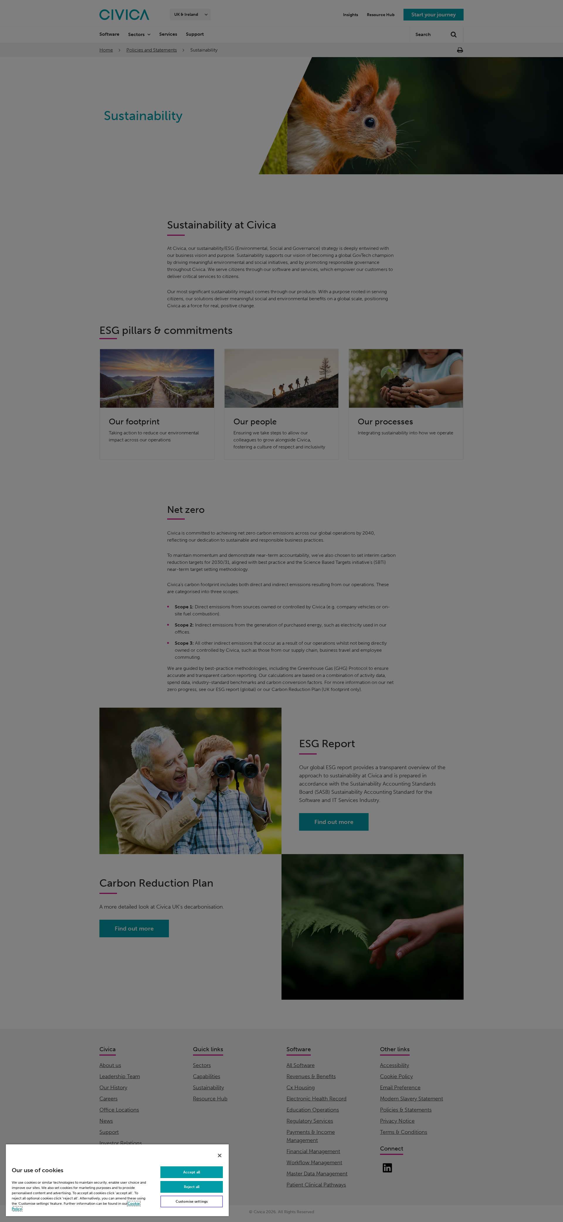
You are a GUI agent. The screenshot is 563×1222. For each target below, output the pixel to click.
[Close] (219, 1155)
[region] (117, 1180)
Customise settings (192, 1201)
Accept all (191, 1172)
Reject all (191, 1187)
